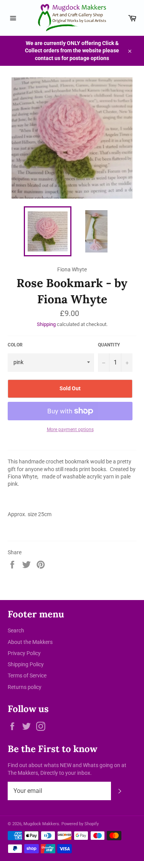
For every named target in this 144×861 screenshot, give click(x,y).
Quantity (109, 345)
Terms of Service (27, 675)
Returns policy (24, 687)
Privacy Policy (24, 653)
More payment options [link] (70, 429)
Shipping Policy (26, 664)
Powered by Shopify (80, 823)
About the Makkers (30, 642)
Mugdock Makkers (41, 823)
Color (15, 345)
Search (16, 630)
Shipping (46, 324)
